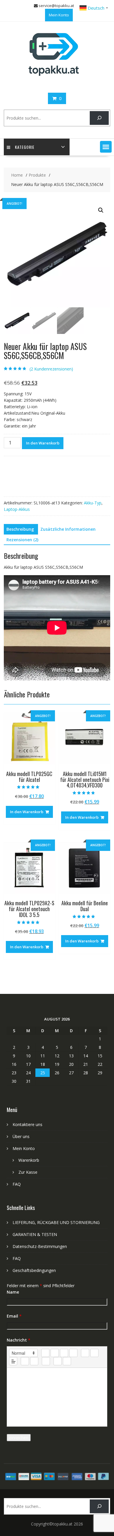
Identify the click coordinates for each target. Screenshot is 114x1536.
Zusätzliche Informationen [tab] (68, 529)
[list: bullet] (94, 1353)
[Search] (99, 118)
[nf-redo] (67, 1361)
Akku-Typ (92, 503)
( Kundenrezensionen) (51, 369)
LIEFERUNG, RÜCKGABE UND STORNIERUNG (56, 1222)
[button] (106, 147)
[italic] (55, 1353)
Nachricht (18, 1340)
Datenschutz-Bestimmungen (40, 1246)
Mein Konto (59, 15)
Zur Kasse (27, 1172)
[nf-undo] (57, 1361)
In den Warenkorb (42, 443)
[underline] (64, 1353)
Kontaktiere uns (27, 1124)
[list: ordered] (85, 1353)
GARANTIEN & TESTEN (35, 1234)
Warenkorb (28, 1160)
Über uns (21, 1136)
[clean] (73, 1353)
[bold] (45, 1353)
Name (13, 1292)
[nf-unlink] (34, 1361)
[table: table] (46, 1361)
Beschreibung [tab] (20, 529)
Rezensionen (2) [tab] (22, 539)
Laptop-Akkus (17, 509)
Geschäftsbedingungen (34, 1270)
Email (14, 1316)
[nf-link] (25, 1361)
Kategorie (24, 147)
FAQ (17, 1184)
